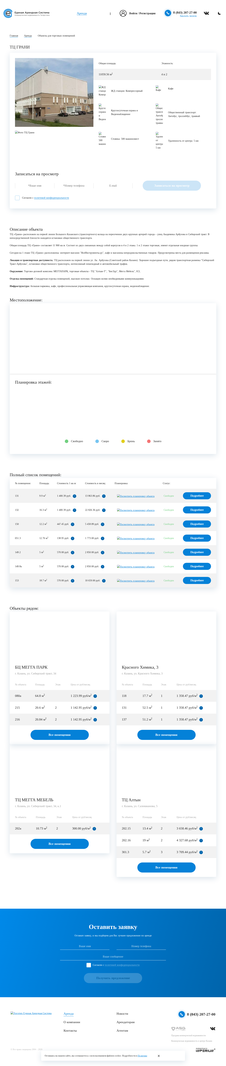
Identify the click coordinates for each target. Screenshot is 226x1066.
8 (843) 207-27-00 (185, 12)
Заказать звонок (188, 16)
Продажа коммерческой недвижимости (188, 1035)
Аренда (82, 13)
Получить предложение (113, 978)
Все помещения (60, 735)
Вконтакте (212, 1028)
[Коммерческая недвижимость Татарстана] (26, 13)
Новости (122, 1013)
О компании (72, 1022)
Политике (142, 1055)
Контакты (70, 1030)
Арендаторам (126, 1022)
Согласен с (45, 197)
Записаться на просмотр (171, 185)
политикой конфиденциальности (51, 197)
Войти (133, 13)
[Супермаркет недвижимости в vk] (206, 13)
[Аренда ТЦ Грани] (54, 92)
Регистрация (147, 13)
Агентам (122, 1030)
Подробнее (197, 495)
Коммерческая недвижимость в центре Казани (191, 1041)
